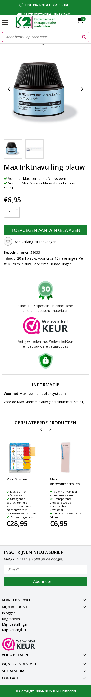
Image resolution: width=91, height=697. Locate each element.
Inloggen (9, 613)
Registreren (11, 618)
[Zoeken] (84, 37)
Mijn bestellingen (15, 624)
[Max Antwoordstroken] (65, 457)
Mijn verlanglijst (14, 629)
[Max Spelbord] (22, 457)
